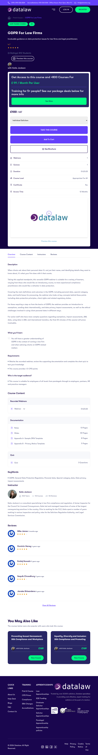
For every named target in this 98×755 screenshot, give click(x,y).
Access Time (50, 192)
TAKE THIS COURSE (49, 130)
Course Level (50, 178)
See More (49, 101)
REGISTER (83, 9)
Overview (11, 254)
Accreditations (28, 708)
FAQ (9, 707)
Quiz (16, 463)
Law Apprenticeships (42, 692)
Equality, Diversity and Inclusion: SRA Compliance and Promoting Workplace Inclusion (70, 639)
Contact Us (12, 711)
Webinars (50, 158)
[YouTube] (55, 747)
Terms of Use (87, 747)
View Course (36, 658)
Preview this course (24, 58)
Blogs (10, 703)
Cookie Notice (81, 745)
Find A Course (18, 18)
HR (32, 24)
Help (66, 744)
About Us (11, 694)
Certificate (50, 185)
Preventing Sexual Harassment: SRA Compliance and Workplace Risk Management (27, 639)
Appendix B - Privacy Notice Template (29, 444)
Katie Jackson (19, 68)
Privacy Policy (73, 745)
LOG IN (66, 9)
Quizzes (50, 165)
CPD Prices (26, 695)
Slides (16, 433)
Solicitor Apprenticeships (42, 714)
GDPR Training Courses (18, 24)
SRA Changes (27, 704)
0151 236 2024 (20, 3)
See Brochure (50, 149)
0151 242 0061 (43, 3)
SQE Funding (41, 698)
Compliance (27, 699)
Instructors (41, 254)
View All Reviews (49, 605)
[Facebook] (51, 747)
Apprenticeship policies (42, 729)
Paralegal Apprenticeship (42, 721)
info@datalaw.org (83, 3)
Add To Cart (49, 139)
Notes (16, 428)
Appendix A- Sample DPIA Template (28, 438)
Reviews (54, 254)
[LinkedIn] (47, 747)
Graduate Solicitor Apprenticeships (42, 705)
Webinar (17, 409)
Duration (50, 171)
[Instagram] (42, 747)
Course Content (26, 254)
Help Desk (12, 699)
